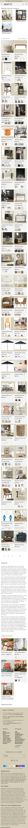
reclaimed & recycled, (9, 779)
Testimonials (6, 735)
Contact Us (6, 736)
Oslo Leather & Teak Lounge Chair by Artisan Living (7, 652)
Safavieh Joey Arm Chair (19, 544)
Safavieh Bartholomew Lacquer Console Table (7, 182)
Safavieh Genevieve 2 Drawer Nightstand (7, 75)
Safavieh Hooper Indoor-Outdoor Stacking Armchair (19, 523)
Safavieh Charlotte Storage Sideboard (6, 480)
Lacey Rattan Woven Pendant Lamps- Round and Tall (20, 652)
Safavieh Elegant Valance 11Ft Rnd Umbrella (6, 374)
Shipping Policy (19, 734)
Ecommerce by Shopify (19, 768)
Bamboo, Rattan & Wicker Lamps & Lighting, (13, 781)
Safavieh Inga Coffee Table (7, 267)
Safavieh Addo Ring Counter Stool (6, 160)
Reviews (5, 743)
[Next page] (23, 556)
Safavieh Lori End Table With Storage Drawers (6, 288)
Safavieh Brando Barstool (6, 97)
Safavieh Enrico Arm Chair (7, 502)
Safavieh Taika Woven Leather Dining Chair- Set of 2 (20, 331)
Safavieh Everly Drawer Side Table (20, 97)
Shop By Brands (19, 740)
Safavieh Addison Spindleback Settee (19, 139)
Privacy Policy (6, 742)
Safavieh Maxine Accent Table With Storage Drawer (19, 288)
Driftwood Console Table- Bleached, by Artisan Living (6, 696)
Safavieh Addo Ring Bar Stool (19, 395)
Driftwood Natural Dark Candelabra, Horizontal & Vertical (20, 673)
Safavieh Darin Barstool (7, 224)
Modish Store (10, 768)
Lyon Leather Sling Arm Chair (7, 673)
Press (4, 734)
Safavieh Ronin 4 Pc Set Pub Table (7, 395)
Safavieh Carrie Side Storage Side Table (7, 459)
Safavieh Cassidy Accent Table (19, 459)
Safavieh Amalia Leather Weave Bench (20, 54)
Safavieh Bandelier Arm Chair (20, 75)
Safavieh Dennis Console (19, 224)
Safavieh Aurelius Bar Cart (7, 438)
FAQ (16, 731)
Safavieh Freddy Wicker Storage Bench (20, 246)
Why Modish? (6, 733)
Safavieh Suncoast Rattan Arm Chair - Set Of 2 (20, 310)
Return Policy (18, 738)
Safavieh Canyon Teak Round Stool (20, 438)
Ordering (17, 733)
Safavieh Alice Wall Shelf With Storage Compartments (19, 160)
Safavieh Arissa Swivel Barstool (20, 416)
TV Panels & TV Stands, (14, 780)
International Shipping (18, 736)
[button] (1, 4)
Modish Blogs (18, 743)
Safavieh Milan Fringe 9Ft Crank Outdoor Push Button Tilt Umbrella (20, 352)
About (4, 731)
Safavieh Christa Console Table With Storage (6, 203)
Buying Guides (19, 742)
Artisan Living (6, 739)
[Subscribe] (23, 755)
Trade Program (7, 738)
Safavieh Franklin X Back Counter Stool (19, 502)
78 (19, 556)
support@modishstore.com (12, 723)
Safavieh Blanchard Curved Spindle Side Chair (20, 182)
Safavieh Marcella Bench (6, 118)
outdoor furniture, (15, 777)
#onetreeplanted (18, 714)
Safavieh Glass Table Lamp (7, 523)
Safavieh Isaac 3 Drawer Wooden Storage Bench (6, 544)
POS (13, 768)
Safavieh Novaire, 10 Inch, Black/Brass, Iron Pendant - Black (20, 374)
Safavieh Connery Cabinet (19, 480)
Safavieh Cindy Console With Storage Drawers (20, 203)
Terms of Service (7, 740)
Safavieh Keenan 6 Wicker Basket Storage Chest (20, 267)
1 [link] (4, 556)
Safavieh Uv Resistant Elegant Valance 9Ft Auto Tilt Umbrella (7, 352)
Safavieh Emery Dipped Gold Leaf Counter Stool (7, 246)
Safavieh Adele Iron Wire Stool (6, 416)
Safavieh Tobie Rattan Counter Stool (7, 331)
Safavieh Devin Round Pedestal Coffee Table (7, 139)
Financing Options (20, 739)
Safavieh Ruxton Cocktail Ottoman (6, 54)
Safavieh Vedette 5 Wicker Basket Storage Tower (20, 118)
